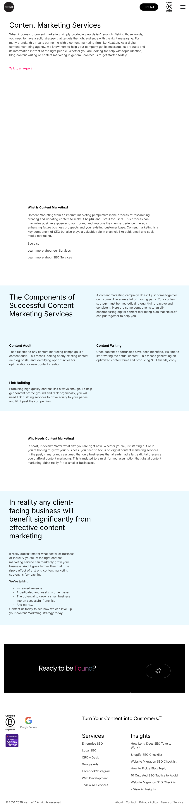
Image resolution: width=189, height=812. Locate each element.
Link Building (19, 383)
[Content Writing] (100, 336)
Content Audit (20, 345)
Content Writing (108, 345)
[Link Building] (13, 373)
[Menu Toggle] (183, 7)
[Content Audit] (13, 336)
